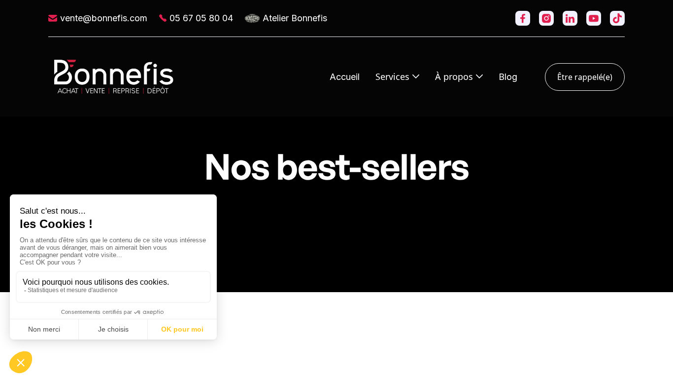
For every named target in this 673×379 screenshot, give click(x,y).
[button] (397, 76)
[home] (113, 77)
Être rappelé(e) (584, 77)
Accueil (345, 77)
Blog (508, 77)
